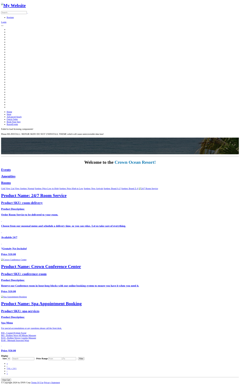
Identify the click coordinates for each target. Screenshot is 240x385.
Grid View (6, 188)
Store (9, 114)
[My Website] (13, 5)
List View (15, 188)
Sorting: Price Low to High (47, 188)
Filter (81, 359)
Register (10, 17)
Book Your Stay (14, 122)
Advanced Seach (14, 117)
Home (9, 112)
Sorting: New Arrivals (93, 188)
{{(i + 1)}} (12, 368)
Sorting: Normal (27, 188)
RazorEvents (12, 124)
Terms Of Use (37, 382)
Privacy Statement (52, 382)
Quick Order (12, 119)
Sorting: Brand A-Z (112, 188)
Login (3, 22)
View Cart (6, 380)
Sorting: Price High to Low (71, 188)
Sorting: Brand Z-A (129, 188)
